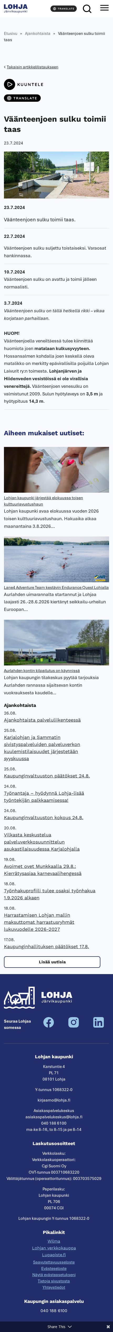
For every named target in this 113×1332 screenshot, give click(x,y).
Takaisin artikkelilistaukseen (32, 67)
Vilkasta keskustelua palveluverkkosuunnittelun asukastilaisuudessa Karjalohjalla (42, 842)
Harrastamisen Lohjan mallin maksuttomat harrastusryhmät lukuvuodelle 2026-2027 (39, 922)
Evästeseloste (53, 1268)
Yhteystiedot (54, 1287)
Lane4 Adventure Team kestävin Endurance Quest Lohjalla (56, 587)
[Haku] (87, 8)
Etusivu (10, 33)
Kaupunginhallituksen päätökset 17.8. (46, 946)
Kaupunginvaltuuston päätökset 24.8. (47, 775)
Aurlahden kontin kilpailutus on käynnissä (42, 670)
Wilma (54, 1241)
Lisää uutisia (52, 961)
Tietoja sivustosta (54, 1281)
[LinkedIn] (98, 1026)
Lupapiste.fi (54, 1254)
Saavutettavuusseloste (54, 1262)
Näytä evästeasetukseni (54, 1274)
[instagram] (73, 1026)
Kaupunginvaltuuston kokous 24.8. (43, 817)
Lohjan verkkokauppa (54, 1247)
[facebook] (48, 1026)
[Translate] (63, 9)
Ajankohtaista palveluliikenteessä (42, 720)
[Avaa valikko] (104, 8)
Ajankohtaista (37, 33)
